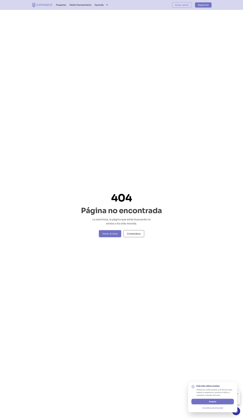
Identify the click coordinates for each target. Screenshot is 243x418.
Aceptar (212, 401)
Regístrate (203, 5)
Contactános (134, 233)
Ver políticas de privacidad (212, 408)
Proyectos (61, 5)
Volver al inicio (110, 233)
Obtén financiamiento (80, 5)
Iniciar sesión (182, 5)
